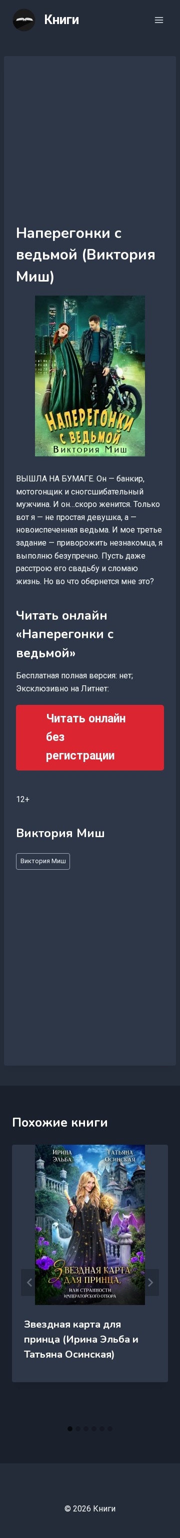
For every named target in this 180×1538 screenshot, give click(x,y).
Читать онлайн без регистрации (86, 737)
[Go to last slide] (30, 1282)
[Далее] (150, 1282)
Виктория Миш (43, 861)
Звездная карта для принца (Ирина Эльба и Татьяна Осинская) (81, 1339)
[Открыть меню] (159, 20)
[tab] (70, 1428)
